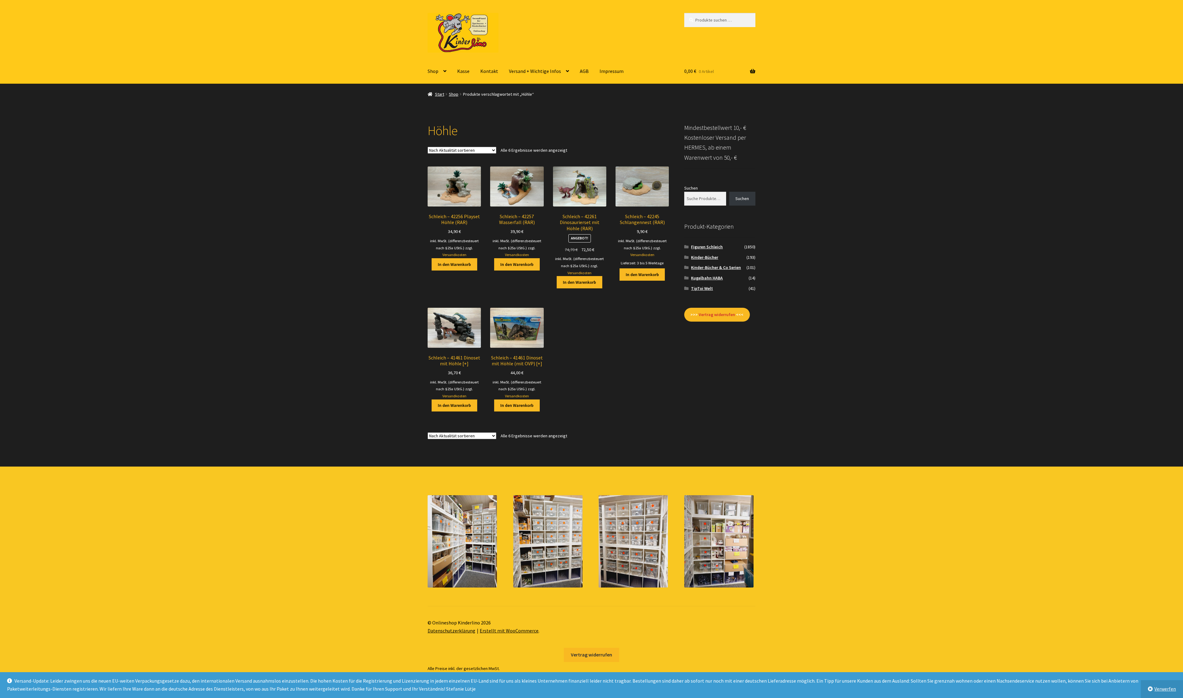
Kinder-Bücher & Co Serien (716, 267)
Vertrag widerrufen (591, 655)
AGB (584, 71)
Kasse (463, 71)
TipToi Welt (702, 288)
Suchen (691, 188)
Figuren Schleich (707, 247)
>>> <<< (716, 314)
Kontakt (489, 71)
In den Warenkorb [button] (454, 264)
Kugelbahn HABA (707, 278)
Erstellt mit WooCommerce (509, 631)
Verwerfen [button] (1165, 689)
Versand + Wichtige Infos (535, 71)
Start (439, 94)
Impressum (612, 71)
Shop (433, 71)
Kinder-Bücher (704, 257)
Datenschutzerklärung (451, 631)
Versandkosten (454, 254)
